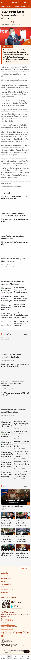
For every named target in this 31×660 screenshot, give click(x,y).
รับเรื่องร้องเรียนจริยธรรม (7, 590)
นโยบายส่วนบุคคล (5, 578)
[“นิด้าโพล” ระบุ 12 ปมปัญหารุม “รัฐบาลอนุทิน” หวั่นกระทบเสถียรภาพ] (7, 424)
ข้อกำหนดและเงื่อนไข (6, 584)
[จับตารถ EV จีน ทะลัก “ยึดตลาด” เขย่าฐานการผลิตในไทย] (23, 531)
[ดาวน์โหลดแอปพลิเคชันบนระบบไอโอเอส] (16, 601)
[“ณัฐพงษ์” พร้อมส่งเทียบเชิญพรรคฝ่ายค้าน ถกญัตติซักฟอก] (7, 324)
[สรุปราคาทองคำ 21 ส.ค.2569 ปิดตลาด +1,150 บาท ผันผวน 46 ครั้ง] (7, 307)
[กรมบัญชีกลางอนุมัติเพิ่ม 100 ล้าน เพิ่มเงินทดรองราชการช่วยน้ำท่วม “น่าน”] (7, 474)
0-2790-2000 (7, 619)
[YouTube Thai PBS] (20, 632)
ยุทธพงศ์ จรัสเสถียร (6, 187)
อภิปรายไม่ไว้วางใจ (18, 187)
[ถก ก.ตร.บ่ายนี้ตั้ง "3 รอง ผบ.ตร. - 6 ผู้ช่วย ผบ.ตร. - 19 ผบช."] (7, 434)
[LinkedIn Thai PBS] (2, 636)
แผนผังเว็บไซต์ (4, 573)
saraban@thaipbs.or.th (7, 629)
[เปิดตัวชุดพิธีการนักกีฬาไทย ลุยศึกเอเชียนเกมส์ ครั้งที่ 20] (15, 249)
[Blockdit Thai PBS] (28, 632)
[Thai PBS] (15, 2)
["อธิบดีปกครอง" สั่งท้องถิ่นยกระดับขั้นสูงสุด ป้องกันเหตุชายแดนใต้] (7, 454)
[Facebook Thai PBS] (2, 632)
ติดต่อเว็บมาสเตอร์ (5, 587)
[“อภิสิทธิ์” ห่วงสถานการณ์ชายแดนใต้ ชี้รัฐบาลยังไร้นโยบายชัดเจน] (15, 400)
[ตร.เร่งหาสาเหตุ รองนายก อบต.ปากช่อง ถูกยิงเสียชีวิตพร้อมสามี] (7, 299)
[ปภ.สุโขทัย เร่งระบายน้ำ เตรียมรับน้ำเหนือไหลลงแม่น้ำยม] (15, 226)
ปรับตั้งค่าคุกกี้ (4, 592)
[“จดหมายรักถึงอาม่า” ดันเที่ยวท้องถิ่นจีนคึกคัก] (15, 497)
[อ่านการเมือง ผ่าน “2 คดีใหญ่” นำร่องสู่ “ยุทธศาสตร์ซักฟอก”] (23, 547)
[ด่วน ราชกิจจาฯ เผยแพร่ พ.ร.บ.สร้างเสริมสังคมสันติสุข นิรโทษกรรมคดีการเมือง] (15, 371)
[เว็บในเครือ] (2, 2)
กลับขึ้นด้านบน (24, 568)
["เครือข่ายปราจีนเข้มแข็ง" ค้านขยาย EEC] (8, 547)
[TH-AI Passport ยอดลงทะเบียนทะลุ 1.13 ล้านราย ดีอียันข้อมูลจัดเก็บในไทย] (15, 204)
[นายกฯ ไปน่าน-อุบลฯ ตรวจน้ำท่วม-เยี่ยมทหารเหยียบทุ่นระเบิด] (7, 444)
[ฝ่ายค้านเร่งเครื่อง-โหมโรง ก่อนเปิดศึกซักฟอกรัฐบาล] (8, 515)
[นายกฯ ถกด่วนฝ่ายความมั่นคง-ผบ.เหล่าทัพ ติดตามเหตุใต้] (7, 464)
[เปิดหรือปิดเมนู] (25, 2)
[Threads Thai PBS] (13, 632)
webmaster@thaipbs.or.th (8, 625)
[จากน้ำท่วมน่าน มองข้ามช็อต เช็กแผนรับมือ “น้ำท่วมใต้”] (8, 531)
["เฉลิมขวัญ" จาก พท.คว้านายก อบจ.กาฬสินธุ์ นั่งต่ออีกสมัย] (15, 345)
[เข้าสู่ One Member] (29, 2)
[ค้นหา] (6, 2)
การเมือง (11, 22)
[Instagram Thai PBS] (10, 632)
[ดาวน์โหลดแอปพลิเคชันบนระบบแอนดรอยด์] (16, 606)
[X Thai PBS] (6, 632)
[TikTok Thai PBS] (24, 632)
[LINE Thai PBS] (17, 632)
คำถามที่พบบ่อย (5, 576)
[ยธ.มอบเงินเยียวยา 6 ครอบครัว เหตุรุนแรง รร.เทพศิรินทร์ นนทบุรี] (15, 272)
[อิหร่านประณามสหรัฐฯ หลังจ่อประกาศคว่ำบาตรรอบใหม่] (23, 515)
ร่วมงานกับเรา (4, 581)
